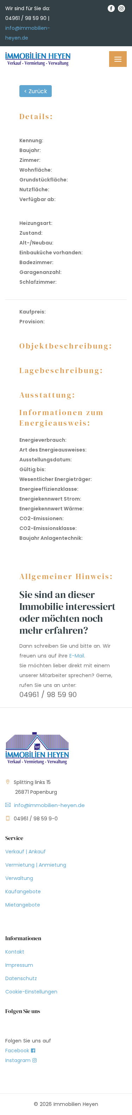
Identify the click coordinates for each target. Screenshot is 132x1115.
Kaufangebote (23, 891)
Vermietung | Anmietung (35, 864)
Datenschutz (21, 978)
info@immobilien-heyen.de (49, 805)
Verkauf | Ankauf (25, 851)
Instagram (18, 1060)
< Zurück (35, 91)
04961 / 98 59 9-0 (36, 818)
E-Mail (76, 655)
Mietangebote (22, 904)
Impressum (19, 965)
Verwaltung (19, 878)
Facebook (18, 1050)
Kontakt (14, 951)
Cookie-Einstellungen (31, 991)
